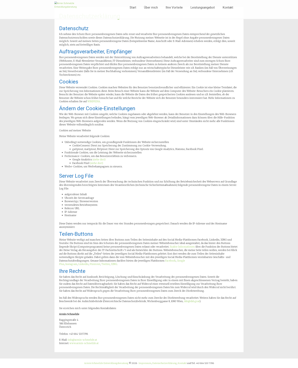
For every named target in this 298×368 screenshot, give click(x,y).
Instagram (71, 264)
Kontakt (228, 7)
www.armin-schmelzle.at (84, 343)
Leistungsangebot (202, 7)
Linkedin (83, 264)
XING (114, 264)
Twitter (105, 264)
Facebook (170, 260)
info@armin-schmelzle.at (82, 339)
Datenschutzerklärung (164, 363)
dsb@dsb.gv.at (192, 301)
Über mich (151, 7)
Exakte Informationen (182, 246)
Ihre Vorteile (174, 7)
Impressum (145, 363)
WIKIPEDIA (93, 101)
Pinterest (95, 264)
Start (133, 7)
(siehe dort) (99, 159)
